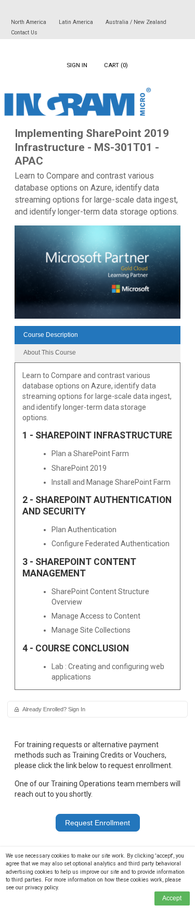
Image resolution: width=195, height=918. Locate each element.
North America (29, 22)
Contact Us (24, 32)
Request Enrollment (97, 823)
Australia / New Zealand (136, 22)
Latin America (77, 22)
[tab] (97, 335)
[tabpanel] (97, 530)
